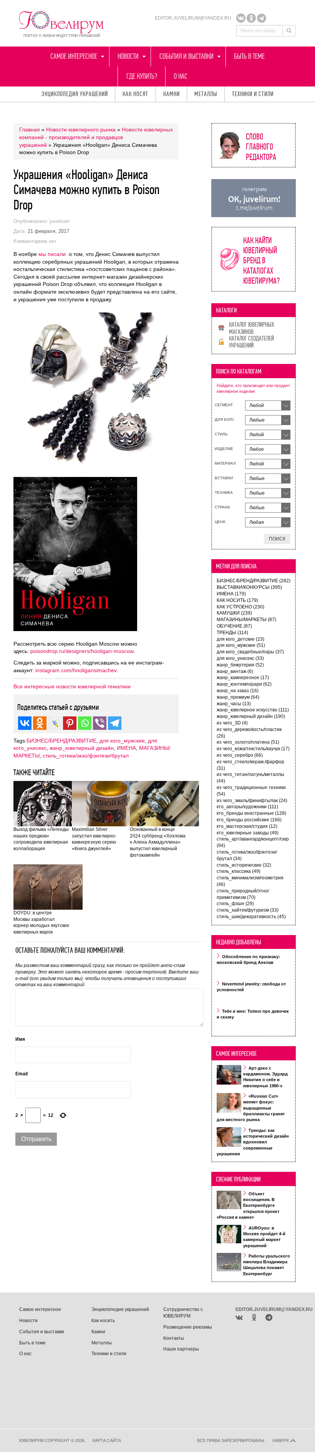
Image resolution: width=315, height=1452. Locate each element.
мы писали (52, 254)
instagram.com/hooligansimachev (75, 670)
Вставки (224, 478)
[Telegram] (261, 18)
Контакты (173, 1338)
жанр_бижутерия (240, 665)
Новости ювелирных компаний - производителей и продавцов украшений (96, 137)
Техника (224, 492)
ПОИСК (277, 539)
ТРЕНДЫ (232, 632)
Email (21, 1074)
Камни (171, 94)
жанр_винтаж (235, 671)
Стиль (221, 434)
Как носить (103, 1320)
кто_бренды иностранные (251, 813)
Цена (220, 522)
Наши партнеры (181, 1349)
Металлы (205, 94)
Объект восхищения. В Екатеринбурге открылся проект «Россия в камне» (248, 1205)
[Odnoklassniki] (251, 18)
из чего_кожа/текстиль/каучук (253, 748)
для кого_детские (240, 639)
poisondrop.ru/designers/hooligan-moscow (81, 651)
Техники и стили (253, 94)
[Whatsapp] (84, 723)
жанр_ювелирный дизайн (82, 748)
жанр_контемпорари (244, 684)
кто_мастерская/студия (247, 826)
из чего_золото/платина (248, 742)
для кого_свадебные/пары (250, 652)
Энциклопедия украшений (74, 94)
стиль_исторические (244, 865)
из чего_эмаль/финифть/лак (252, 800)
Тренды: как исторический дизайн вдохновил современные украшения (253, 1142)
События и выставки (186, 56)
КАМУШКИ (234, 613)
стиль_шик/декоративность (251, 916)
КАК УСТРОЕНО (240, 607)
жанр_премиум (238, 697)
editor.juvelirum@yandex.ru (193, 18)
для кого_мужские (122, 741)
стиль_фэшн (235, 903)
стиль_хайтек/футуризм (248, 910)
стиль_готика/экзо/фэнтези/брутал (86, 756)
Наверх (281, 1440)
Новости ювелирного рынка (81, 129)
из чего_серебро (240, 755)
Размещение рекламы (187, 1327)
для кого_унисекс (240, 658)
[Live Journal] (54, 723)
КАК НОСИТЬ (237, 600)
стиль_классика (238, 871)
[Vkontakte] (25, 723)
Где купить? (141, 76)
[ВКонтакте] (240, 18)
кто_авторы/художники (247, 806)
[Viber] (99, 723)
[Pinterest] (69, 723)
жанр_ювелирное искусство (253, 710)
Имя (20, 1039)
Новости (128, 56)
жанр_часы (234, 703)
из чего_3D (232, 723)
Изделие (224, 449)
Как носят (135, 94)
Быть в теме (249, 56)
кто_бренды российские (249, 819)
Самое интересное (73, 56)
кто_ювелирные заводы (248, 833)
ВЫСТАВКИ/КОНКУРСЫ (249, 587)
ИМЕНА (126, 748)
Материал (225, 463)
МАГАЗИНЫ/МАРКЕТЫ (246, 619)
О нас (180, 76)
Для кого (224, 419)
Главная (29, 129)
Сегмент (224, 405)
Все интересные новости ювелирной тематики (72, 686)
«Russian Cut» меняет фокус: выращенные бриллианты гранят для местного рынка (251, 1108)
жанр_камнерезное (243, 677)
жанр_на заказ (238, 690)
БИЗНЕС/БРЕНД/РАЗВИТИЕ (61, 741)
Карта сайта (107, 1440)
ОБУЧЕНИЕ (234, 626)
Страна (222, 507)
